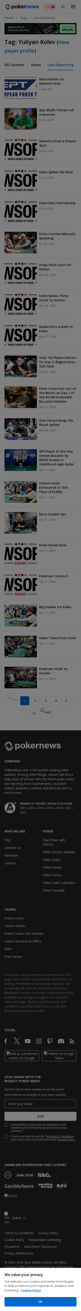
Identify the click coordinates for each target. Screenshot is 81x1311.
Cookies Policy (31, 1290)
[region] (40, 1289)
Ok (40, 1301)
